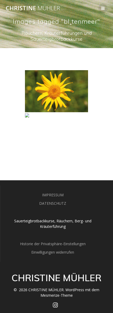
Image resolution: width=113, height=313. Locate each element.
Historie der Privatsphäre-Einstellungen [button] (53, 243)
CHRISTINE (33, 8)
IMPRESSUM (53, 194)
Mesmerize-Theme (56, 295)
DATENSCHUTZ (52, 203)
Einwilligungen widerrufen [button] (52, 252)
